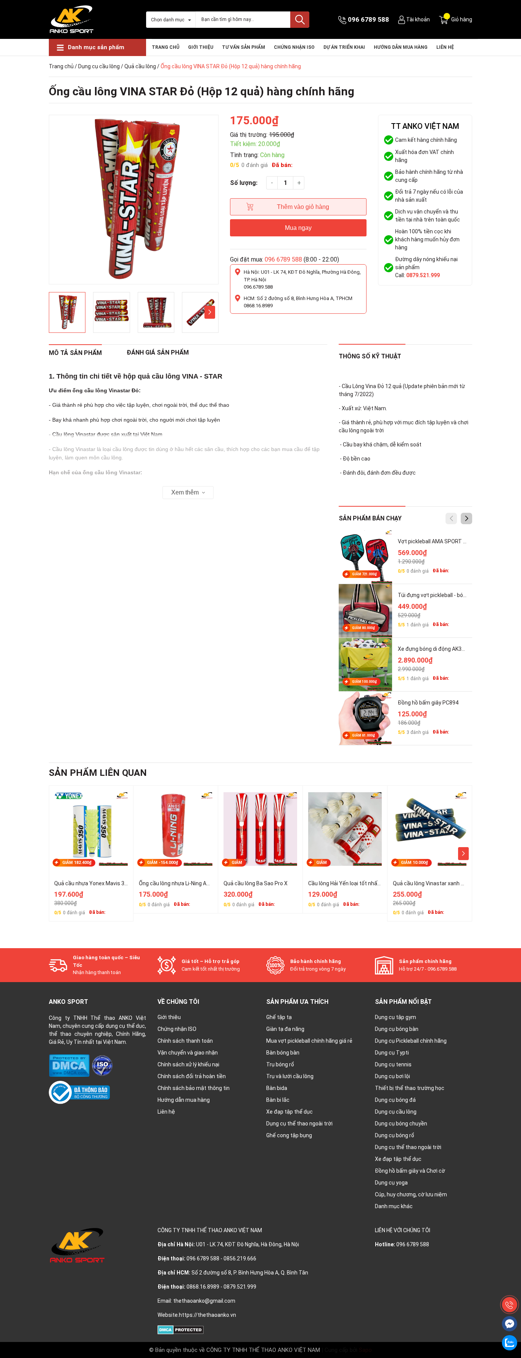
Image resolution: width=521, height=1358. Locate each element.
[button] (209, 312)
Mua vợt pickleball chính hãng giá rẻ (309, 1041)
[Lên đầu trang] (509, 1287)
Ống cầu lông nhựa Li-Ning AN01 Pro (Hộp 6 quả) (196, 883)
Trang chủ (165, 47)
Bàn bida (276, 1088)
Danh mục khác (394, 1206)
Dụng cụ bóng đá (395, 1100)
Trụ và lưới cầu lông (290, 1076)
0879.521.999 (423, 275)
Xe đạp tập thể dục (289, 1112)
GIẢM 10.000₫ (414, 862)
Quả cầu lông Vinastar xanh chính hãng (440, 883)
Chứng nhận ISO (177, 1029)
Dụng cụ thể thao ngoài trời (299, 1123)
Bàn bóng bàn (282, 1053)
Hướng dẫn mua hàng (184, 1100)
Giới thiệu (200, 47)
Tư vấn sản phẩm (243, 47)
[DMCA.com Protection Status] (70, 1065)
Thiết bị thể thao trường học (409, 1088)
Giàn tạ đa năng (285, 1029)
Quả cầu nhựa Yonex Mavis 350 (92, 883)
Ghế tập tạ (279, 1017)
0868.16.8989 (258, 305)
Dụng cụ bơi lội (392, 1076)
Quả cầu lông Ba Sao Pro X (256, 883)
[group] (133, 199)
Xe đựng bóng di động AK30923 (436, 649)
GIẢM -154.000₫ (162, 862)
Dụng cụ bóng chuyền (401, 1123)
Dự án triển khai (344, 47)
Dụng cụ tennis (393, 1064)
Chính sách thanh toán (185, 1041)
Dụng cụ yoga (391, 1183)
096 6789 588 (368, 19)
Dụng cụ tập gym (395, 1017)
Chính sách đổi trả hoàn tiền (192, 1076)
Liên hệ (445, 47)
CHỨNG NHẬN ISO (294, 47)
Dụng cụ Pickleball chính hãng (411, 1041)
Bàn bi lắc (277, 1100)
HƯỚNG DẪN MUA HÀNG (401, 47)
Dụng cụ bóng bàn (396, 1029)
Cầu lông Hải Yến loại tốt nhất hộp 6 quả (356, 883)
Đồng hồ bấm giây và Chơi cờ (410, 1171)
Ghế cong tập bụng (289, 1135)
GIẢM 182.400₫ (77, 862)
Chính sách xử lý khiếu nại (188, 1064)
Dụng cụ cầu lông (99, 66)
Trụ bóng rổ (280, 1064)
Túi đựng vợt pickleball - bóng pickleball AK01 (452, 595)
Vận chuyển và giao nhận (188, 1053)
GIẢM (237, 862)
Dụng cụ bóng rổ (394, 1135)
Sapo (365, 1350)
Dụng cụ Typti (392, 1053)
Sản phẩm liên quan (98, 772)
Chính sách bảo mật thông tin (194, 1088)
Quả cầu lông (140, 66)
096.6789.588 (258, 287)
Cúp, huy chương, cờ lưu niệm (411, 1194)
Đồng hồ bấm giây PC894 (428, 703)
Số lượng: (243, 182)
